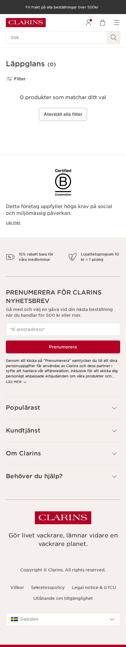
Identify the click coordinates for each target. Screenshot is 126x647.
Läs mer (13, 222)
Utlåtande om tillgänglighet (63, 603)
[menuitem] (88, 22)
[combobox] (63, 624)
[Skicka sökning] (113, 37)
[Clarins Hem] (26, 23)
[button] (63, 412)
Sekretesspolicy (48, 592)
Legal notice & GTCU (94, 592)
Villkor (17, 592)
